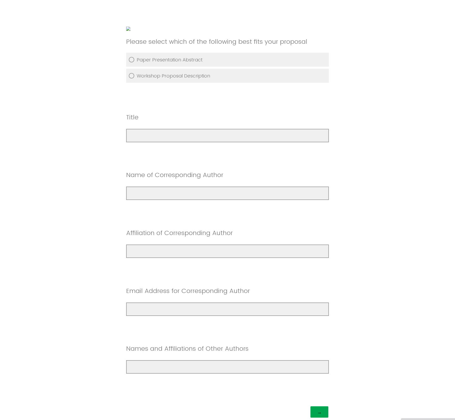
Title (132, 117)
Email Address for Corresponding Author (188, 290)
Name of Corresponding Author (175, 174)
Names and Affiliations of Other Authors (187, 348)
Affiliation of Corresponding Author (179, 232)
